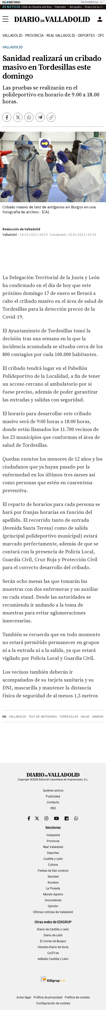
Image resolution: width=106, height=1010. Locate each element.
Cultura (53, 864)
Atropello (76, 7)
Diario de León (53, 935)
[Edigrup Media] (53, 979)
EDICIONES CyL (90, 2)
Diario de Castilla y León (53, 929)
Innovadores (53, 900)
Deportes (86, 35)
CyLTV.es (53, 953)
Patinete (60, 7)
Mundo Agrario (53, 894)
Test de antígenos (43, 716)
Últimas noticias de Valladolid (53, 912)
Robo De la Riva (95, 7)
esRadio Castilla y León (53, 959)
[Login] (100, 19)
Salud (85, 716)
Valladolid (12, 35)
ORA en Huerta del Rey (36, 7)
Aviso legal (24, 997)
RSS (53, 808)
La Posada (53, 888)
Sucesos (53, 882)
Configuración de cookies (53, 1003)
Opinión (53, 906)
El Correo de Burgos (53, 941)
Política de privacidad (48, 997)
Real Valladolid (61, 35)
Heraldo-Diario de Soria (53, 947)
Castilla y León (53, 859)
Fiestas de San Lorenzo (53, 870)
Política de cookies (77, 997)
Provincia (34, 35)
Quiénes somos (53, 790)
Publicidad (53, 796)
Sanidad (98, 716)
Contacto (53, 802)
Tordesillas (68, 716)
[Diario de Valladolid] (52, 19)
